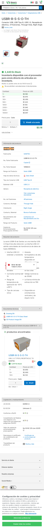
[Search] (40, 7)
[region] (22, 509)
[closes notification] (34, 264)
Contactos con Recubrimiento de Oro (31, 217)
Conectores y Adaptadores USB (29, 13)
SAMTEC (27, 154)
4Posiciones (28, 199)
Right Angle (28, 208)
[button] (3, 2)
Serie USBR (28, 171)
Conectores (12, 13)
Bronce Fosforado (30, 212)
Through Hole (28, 204)
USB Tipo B (28, 180)
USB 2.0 (26, 184)
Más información (30, 513)
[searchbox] (20, 7)
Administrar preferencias (22, 518)
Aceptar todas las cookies (22, 524)
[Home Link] (15, 2)
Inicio (3, 13)
